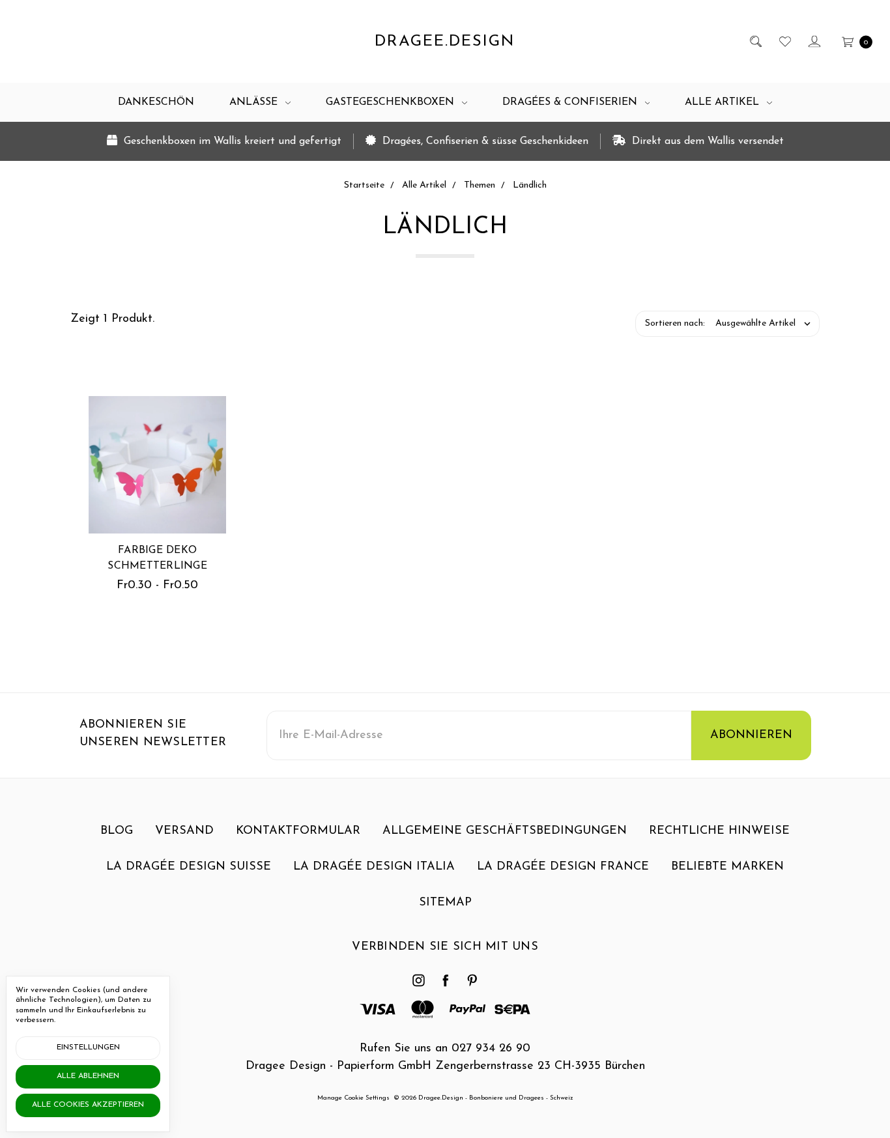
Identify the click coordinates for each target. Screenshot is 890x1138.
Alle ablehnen (88, 1076)
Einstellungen (88, 1047)
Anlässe (255, 102)
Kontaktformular (298, 831)
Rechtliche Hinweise (719, 831)
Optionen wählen (157, 492)
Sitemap (445, 903)
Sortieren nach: (675, 323)
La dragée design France (563, 867)
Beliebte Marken (727, 867)
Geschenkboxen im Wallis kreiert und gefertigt (231, 141)
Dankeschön (156, 102)
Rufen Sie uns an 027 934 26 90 (445, 1049)
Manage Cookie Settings (353, 1098)
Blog (116, 831)
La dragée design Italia (374, 867)
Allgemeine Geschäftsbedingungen (504, 831)
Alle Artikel (723, 102)
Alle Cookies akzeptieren (88, 1105)
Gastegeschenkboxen (391, 102)
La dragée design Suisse (188, 867)
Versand (184, 831)
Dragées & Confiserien (571, 102)
